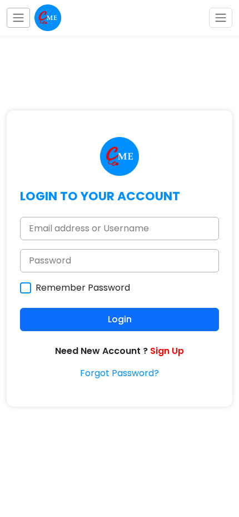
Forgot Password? (119, 373)
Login (120, 319)
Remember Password (83, 287)
